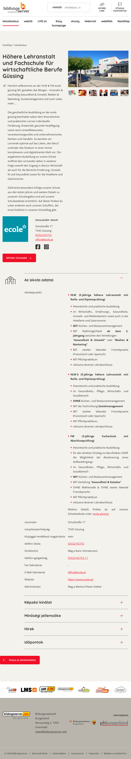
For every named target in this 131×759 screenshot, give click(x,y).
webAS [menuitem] (28, 21)
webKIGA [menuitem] (106, 21)
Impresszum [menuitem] (77, 753)
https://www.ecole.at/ (80, 579)
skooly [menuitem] (75, 21)
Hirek (29, 628)
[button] (119, 7)
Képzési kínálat (38, 602)
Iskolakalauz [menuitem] (11, 21)
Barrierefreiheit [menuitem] (39, 753)
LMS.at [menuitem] (42, 21)
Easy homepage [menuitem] (59, 23)
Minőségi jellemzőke (42, 615)
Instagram (46, 246)
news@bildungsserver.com (51, 731)
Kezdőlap (7, 45)
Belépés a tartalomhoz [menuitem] (115, 753)
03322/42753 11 (78, 558)
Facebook (37, 246)
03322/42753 (43, 235)
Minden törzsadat (16, 257)
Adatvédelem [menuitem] (59, 753)
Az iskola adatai (38, 280)
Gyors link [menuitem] (102, 9)
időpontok (33, 642)
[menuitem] (16, 753)
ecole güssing (101, 513)
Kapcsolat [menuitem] (94, 753)
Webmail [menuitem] (90, 21)
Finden (85, 7)
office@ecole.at (44, 239)
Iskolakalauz (20, 45)
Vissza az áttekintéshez (22, 660)
